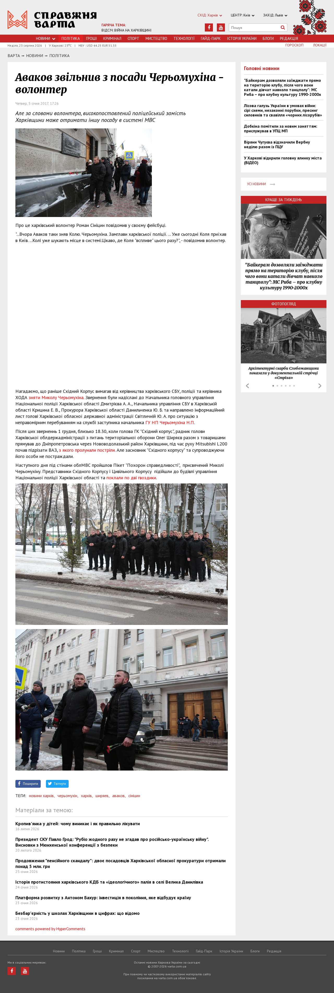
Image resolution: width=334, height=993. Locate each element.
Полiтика (59, 55)
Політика (79, 951)
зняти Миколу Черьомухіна (56, 397)
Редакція (289, 38)
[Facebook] (209, 27)
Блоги (268, 38)
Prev (247, 385)
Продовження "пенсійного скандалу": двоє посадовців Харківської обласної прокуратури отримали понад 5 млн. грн (120, 863)
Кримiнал (112, 38)
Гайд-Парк (211, 38)
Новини (43, 38)
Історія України (242, 38)
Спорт (133, 38)
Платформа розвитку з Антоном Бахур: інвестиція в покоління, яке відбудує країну (103, 898)
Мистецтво (156, 38)
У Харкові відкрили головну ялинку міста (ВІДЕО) (283, 160)
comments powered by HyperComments (50, 928)
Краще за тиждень (283, 199)
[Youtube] (221, 27)
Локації (319, 45)
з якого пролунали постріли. (86, 450)
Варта (14, 55)
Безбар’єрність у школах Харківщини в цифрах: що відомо (77, 913)
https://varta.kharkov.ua (52, 20)
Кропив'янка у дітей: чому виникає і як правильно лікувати (77, 824)
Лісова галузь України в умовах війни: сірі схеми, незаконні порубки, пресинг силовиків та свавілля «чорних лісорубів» (283, 110)
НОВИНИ (34, 55)
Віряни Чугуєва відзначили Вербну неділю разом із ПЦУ (277, 144)
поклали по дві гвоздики (131, 478)
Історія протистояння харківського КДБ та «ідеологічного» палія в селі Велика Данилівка (109, 882)
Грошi (91, 38)
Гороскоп (294, 45)
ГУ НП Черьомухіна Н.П (169, 422)
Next (320, 385)
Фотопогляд (283, 303)
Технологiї (184, 38)
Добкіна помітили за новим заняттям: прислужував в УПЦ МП (280, 128)
